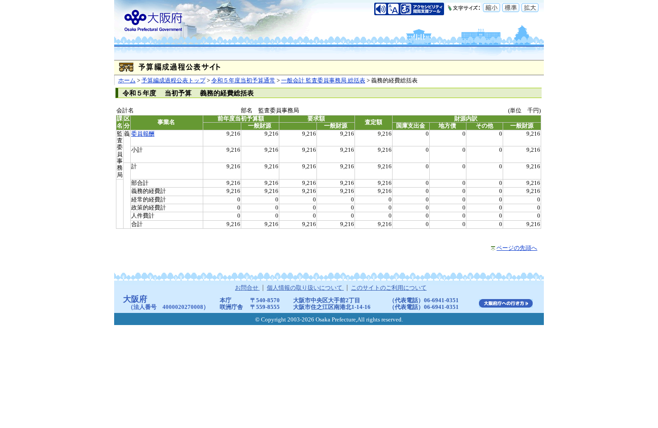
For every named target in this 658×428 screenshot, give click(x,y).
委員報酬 (142, 134)
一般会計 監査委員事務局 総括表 (323, 80)
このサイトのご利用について (389, 288)
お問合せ (247, 288)
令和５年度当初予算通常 (243, 80)
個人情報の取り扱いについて (305, 288)
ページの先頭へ (516, 248)
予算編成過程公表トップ (173, 80)
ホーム (127, 80)
